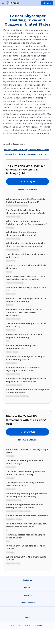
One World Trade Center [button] (18, 511)
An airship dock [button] (14, 385)
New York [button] (10, 260)
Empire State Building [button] (17, 396)
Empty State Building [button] (17, 205)
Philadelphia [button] (12, 249)
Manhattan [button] (11, 363)
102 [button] (7, 341)
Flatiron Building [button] (14, 282)
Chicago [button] (10, 227)
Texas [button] (9, 271)
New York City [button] (13, 216)
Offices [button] (9, 305)
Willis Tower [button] (12, 352)
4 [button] (6, 530)
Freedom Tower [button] (14, 519)
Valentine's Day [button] (13, 500)
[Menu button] (3, 3)
